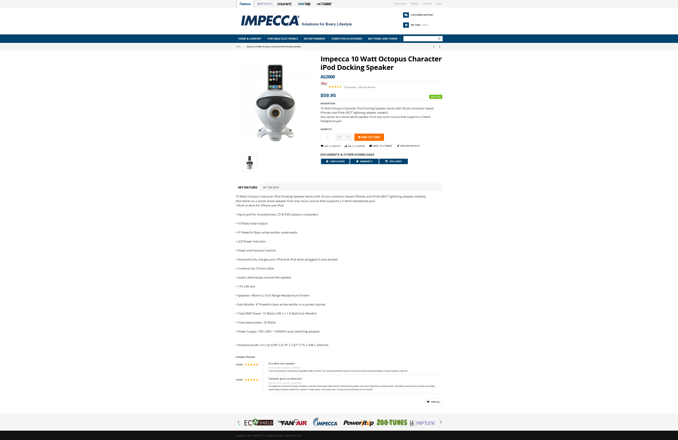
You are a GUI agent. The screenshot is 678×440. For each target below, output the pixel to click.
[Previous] (433, 46)
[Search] (438, 39)
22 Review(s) (350, 87)
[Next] (439, 46)
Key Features (247, 187)
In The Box (271, 187)
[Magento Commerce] (300, 20)
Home (238, 47)
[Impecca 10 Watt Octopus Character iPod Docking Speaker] (250, 163)
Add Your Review (367, 87)
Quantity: (326, 129)
